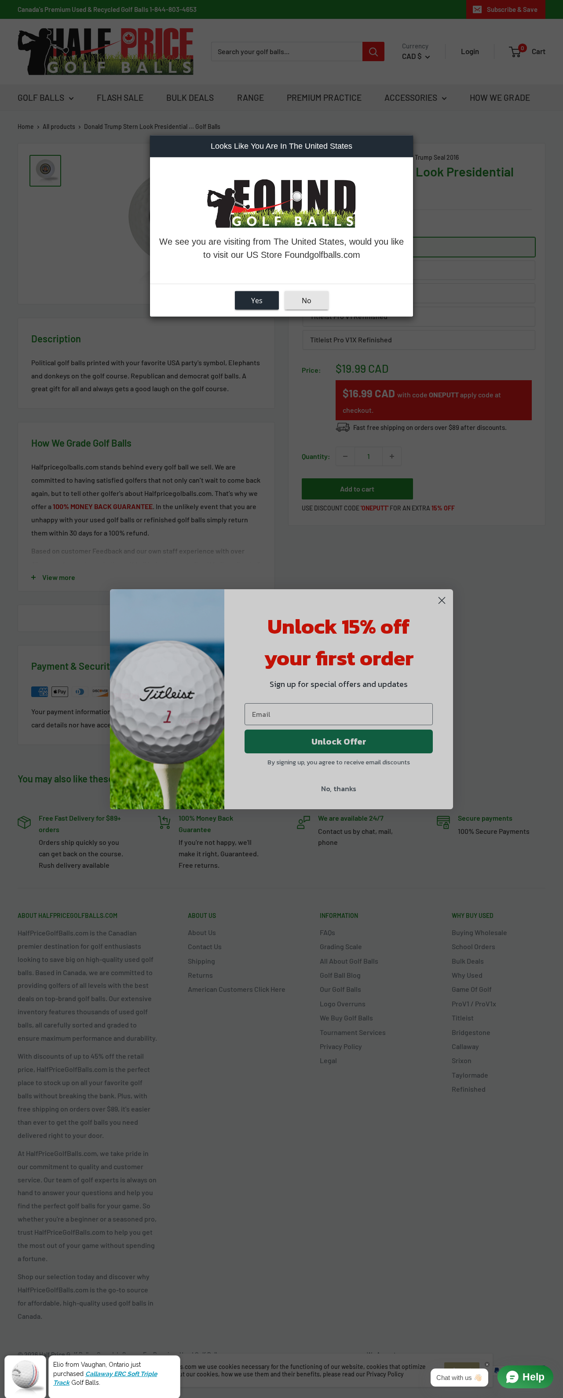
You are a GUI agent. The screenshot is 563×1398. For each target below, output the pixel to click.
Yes (257, 300)
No (306, 300)
